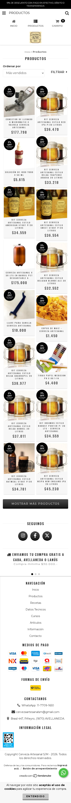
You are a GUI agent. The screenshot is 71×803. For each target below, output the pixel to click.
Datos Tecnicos (36, 609)
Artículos (35, 622)
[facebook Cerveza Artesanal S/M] (35, 536)
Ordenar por (12, 66)
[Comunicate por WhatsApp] (63, 773)
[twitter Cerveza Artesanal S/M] (47, 536)
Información (35, 629)
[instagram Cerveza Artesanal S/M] (23, 536)
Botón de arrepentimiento (40, 768)
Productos (35, 596)
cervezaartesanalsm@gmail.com (37, 712)
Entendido (35, 796)
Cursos (35, 616)
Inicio (27, 51)
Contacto (35, 636)
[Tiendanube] (35, 776)
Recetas (35, 603)
